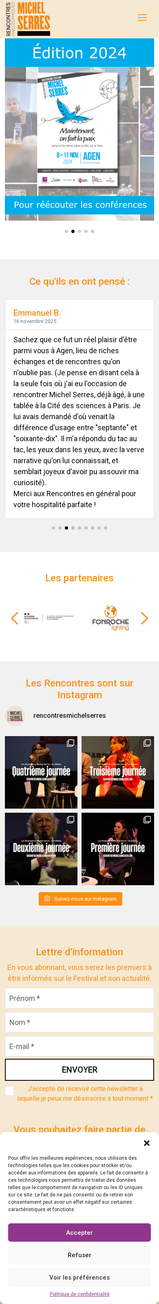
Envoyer (79, 1070)
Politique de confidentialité (80, 1294)
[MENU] (142, 17)
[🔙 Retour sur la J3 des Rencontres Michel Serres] (118, 772)
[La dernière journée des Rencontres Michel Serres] (41, 772)
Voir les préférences (79, 1277)
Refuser (79, 1255)
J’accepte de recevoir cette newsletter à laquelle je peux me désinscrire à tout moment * (85, 1093)
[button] (147, 1142)
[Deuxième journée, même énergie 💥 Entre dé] (41, 849)
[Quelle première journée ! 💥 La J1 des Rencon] (118, 849)
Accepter (79, 1232)
